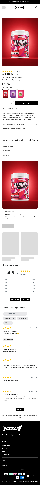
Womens (4, 448)
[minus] (4, 103)
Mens (3, 451)
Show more (20, 409)
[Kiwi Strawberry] (20, 93)
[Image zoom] (20, 42)
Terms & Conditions (23, 481)
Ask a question (15, 299)
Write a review (25, 299)
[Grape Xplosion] (13, 93)
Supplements (6, 445)
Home (4, 14)
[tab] (20, 307)
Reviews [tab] (9, 307)
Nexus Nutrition (11, 481)
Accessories (5, 454)
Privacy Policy (34, 481)
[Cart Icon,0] (35, 7)
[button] (26, 103)
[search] (8, 7)
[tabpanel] (20, 362)
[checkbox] (8, 323)
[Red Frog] (5, 93)
